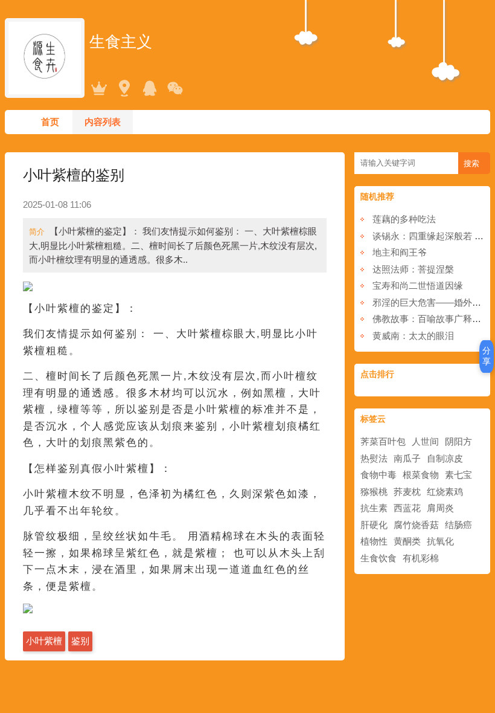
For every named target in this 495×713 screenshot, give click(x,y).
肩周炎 (440, 508)
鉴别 (80, 641)
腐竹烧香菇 (416, 525)
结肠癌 (458, 525)
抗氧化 (440, 541)
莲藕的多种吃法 (404, 219)
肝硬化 (374, 525)
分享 (486, 356)
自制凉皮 (445, 458)
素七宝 (458, 474)
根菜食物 (421, 474)
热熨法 (374, 458)
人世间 (425, 441)
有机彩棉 (421, 558)
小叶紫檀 (44, 641)
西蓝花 (407, 508)
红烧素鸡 (445, 491)
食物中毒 (378, 474)
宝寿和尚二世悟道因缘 (417, 285)
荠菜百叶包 (383, 441)
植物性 (374, 541)
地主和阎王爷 (399, 252)
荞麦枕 (407, 491)
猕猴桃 (374, 491)
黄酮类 (407, 541)
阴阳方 (458, 441)
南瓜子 (407, 458)
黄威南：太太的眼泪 (413, 336)
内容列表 (103, 122)
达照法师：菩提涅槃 (413, 269)
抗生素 (374, 508)
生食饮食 (378, 558)
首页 (50, 122)
